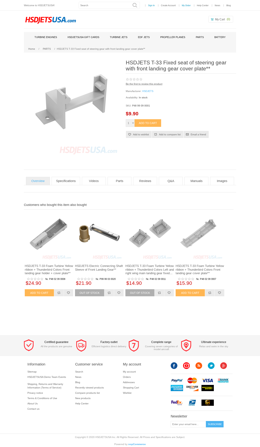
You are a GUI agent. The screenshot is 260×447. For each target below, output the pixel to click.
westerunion (207, 388)
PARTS (200, 37)
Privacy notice (35, 392)
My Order (186, 5)
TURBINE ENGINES (45, 37)
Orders (127, 377)
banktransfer (223, 380)
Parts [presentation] (119, 181)
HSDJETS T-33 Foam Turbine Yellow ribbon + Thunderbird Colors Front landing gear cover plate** (200, 269)
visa (207, 380)
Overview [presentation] (38, 181)
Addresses (129, 382)
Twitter (211, 365)
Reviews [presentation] (145, 181)
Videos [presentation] (94, 181)
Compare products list (87, 392)
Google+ (223, 365)
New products (83, 398)
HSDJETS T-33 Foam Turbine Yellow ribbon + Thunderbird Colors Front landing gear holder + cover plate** (49, 269)
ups (207, 403)
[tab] (38, 181)
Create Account (168, 5)
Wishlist (127, 392)
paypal (177, 380)
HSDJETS (147, 91)
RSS (198, 365)
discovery (192, 388)
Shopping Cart (131, 387)
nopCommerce (137, 444)
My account (129, 371)
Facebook (174, 365)
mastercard (192, 380)
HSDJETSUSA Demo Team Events (46, 377)
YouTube (186, 365)
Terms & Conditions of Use (42, 398)
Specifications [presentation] (66, 181)
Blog (228, 5)
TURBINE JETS (118, 37)
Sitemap (32, 371)
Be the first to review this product (144, 83)
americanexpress (177, 388)
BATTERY (220, 37)
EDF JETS (144, 37)
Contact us (33, 408)
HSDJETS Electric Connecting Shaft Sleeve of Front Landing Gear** (99, 267)
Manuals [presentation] (196, 181)
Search (79, 371)
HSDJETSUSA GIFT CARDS (83, 37)
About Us (32, 403)
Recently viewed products (89, 387)
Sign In (151, 5)
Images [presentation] (222, 181)
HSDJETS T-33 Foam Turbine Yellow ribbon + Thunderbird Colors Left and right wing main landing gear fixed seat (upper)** (149, 269)
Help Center (203, 5)
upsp (192, 403)
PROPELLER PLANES (172, 37)
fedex (177, 403)
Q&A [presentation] (170, 181)
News (217, 5)
